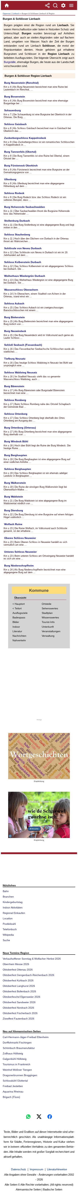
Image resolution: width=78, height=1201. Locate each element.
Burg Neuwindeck (15, 331)
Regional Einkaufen (14, 913)
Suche (6, 940)
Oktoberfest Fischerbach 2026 (20, 1013)
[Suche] (55, 5)
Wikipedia (8, 934)
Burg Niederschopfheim (19, 565)
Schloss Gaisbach (15, 124)
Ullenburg (10, 179)
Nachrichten (19, 635)
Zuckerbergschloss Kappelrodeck (25, 137)
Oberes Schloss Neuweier (20, 538)
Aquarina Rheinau (13, 1091)
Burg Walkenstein (15, 482)
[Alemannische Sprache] (39, 756)
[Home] (7, 5)
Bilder (16, 622)
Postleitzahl (9, 923)
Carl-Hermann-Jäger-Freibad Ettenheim (26, 1037)
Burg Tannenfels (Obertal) (20, 151)
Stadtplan (47, 612)
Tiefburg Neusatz (14, 358)
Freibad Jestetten (13, 1086)
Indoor (16, 626)
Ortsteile (46, 603)
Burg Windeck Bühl (16, 441)
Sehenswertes (50, 608)
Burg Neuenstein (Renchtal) (21, 82)
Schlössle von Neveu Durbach (23, 248)
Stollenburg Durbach (17, 220)
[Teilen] (47, 5)
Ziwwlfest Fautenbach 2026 (18, 1018)
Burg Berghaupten (15, 455)
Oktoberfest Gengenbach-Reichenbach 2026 (28, 975)
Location (8, 918)
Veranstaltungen (51, 631)
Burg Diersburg (13, 510)
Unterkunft (48, 626)
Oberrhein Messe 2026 (16, 964)
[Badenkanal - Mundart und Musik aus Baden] (39, 815)
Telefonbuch (10, 929)
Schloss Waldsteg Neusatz (20, 372)
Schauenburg (12, 110)
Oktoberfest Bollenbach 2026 (19, 991)
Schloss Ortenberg (15, 413)
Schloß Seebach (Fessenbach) (23, 344)
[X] (39, 1117)
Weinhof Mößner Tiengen (17, 1069)
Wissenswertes (50, 617)
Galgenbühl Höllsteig (14, 1058)
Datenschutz (18, 1169)
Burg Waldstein (13, 496)
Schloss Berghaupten (17, 469)
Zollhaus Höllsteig (13, 1053)
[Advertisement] (39, 685)
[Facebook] (50, 1117)
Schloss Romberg (15, 400)
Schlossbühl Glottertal (15, 1080)
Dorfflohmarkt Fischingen (17, 1042)
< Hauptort (19, 603)
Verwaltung (48, 635)
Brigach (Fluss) (11, 1097)
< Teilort (17, 608)
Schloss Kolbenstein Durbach (22, 262)
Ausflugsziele (20, 612)
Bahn (6, 891)
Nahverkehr (19, 640)
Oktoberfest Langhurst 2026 (19, 985)
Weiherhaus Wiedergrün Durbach (24, 275)
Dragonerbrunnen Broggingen (20, 1075)
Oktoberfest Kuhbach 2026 (18, 980)
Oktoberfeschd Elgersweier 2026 (21, 996)
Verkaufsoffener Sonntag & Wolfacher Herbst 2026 (32, 958)
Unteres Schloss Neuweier (20, 551)
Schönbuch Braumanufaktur (19, 1048)
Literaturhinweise (57, 1169)
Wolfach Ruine (13, 524)
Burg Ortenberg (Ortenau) (20, 427)
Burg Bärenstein (14, 386)
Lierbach (16, 14)
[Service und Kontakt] (63, 5)
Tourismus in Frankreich (16, 1064)
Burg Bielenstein (14, 317)
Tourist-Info (48, 622)
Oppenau (7, 14)
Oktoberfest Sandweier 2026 (19, 1002)
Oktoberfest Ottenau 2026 (18, 969)
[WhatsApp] (28, 1117)
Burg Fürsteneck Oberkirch (21, 165)
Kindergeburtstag (12, 902)
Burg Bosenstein (14, 96)
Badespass (19, 617)
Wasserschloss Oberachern (21, 289)
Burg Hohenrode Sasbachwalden (24, 206)
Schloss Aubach (14, 303)
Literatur (17, 631)
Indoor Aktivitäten (12, 907)
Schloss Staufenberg (17, 234)
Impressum (36, 1169)
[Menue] (71, 5)
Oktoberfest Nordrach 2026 (18, 1007)
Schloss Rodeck (14, 193)
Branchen (8, 896)
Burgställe (10, 62)
